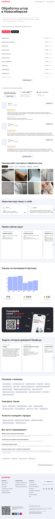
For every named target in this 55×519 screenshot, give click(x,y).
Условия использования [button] (7, 488)
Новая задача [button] (5, 482)
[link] (6, 31)
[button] (49, 103)
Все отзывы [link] (4, 486)
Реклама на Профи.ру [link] (34, 486)
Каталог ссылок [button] (5, 490)
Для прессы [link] (31, 488)
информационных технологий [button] (35, 509)
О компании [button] (32, 482)
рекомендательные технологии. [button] (35, 512)
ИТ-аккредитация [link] (33, 484)
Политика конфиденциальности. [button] (35, 513)
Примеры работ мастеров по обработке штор (22, 163)
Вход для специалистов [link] (20, 484)
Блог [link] (30, 496)
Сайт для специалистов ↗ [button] (21, 482)
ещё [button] (25, 212)
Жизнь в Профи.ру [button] (33, 494)
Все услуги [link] (4, 484)
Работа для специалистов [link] (21, 486)
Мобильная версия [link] (6, 492)
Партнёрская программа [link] (34, 490)
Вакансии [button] (31, 492)
